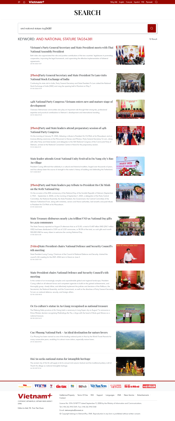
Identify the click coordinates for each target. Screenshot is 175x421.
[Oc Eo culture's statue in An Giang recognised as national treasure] (130, 313)
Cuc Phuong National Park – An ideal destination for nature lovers (69, 332)
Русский (149, 2)
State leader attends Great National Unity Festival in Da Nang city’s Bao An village (71, 160)
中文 (142, 2)
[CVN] (116, 386)
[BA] (149, 386)
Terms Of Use (83, 395)
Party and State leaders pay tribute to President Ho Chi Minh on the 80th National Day (70, 187)
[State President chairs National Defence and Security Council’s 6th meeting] (130, 253)
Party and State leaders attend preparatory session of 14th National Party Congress (68, 130)
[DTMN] (132, 386)
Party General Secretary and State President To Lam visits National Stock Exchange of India (68, 77)
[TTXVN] (40, 386)
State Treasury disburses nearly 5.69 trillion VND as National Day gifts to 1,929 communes (71, 220)
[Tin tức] (61, 386)
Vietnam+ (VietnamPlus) (37, 2)
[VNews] (51, 386)
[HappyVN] (25, 386)
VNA (119, 395)
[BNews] (72, 386)
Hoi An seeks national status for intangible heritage (60, 359)
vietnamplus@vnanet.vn (74, 410)
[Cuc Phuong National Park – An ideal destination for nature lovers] (130, 340)
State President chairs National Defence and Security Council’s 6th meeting (71, 248)
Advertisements (143, 395)
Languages (110, 395)
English (121, 2)
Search (87, 12)
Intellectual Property (67, 395)
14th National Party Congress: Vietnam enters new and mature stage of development (71, 103)
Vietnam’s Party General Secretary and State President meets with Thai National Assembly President (71, 49)
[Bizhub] (82, 386)
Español (137, 2)
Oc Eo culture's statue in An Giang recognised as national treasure (69, 306)
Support (100, 395)
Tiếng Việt (113, 2)
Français (129, 2)
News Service (129, 395)
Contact (63, 398)
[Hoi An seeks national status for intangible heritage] (130, 366)
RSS (92, 395)
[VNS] (98, 386)
